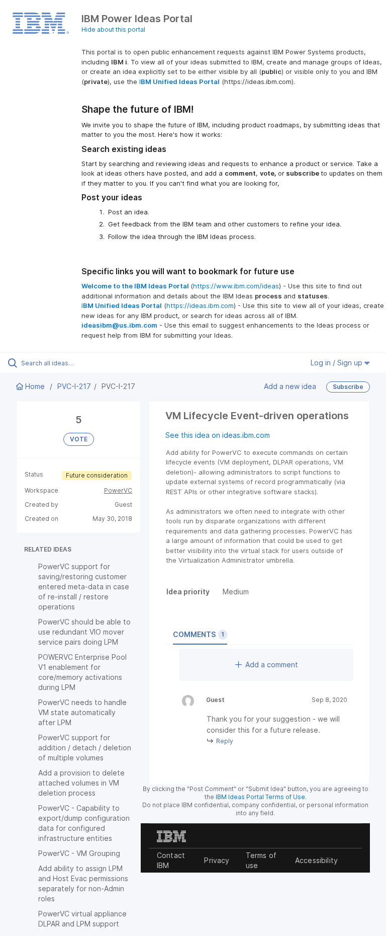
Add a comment (271, 664)
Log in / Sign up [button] (337, 362)
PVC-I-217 (74, 386)
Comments (198, 634)
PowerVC (118, 490)
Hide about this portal (113, 29)
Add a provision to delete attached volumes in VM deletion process (81, 782)
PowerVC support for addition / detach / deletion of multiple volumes (84, 747)
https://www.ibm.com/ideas (236, 286)
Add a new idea (290, 386)
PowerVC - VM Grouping (79, 853)
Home (35, 386)
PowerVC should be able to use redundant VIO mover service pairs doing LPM (84, 631)
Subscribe (348, 387)
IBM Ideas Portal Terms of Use (260, 797)
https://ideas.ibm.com (200, 305)
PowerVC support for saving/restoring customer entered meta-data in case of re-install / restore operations (83, 586)
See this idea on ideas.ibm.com (217, 435)
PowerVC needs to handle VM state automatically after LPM (82, 712)
